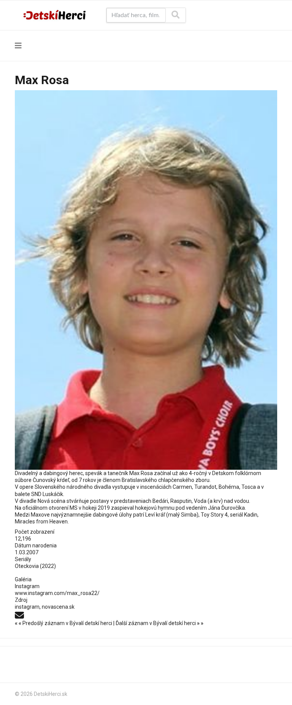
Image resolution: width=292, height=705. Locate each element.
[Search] (175, 15)
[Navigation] (18, 45)
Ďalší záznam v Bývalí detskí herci (159, 623)
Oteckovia (27, 566)
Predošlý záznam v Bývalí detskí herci (64, 623)
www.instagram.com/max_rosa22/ (57, 593)
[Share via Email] (19, 614)
